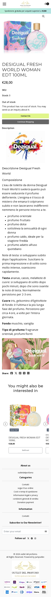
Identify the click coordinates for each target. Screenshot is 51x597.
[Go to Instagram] (35, 538)
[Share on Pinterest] (20, 373)
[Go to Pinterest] (32, 538)
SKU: (4, 89)
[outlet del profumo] (25, 4)
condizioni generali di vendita (25, 498)
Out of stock (9, 102)
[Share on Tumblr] (24, 373)
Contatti (25, 484)
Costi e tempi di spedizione (25, 491)
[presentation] (5, 424)
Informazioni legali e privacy (25, 495)
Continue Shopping (25, 122)
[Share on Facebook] (11, 373)
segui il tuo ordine (25, 488)
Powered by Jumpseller (34, 557)
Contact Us (25, 116)
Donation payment (25, 502)
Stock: (5, 95)
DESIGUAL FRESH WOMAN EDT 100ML (24, 439)
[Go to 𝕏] (28, 538)
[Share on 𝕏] (16, 373)
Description (8, 128)
